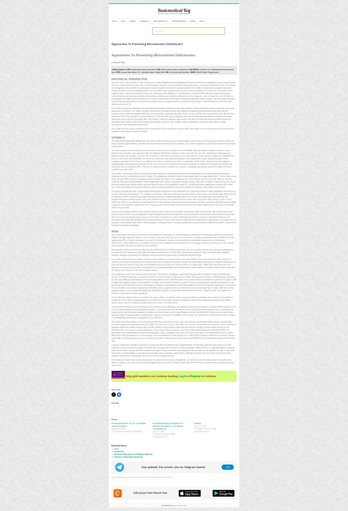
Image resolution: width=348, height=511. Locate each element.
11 (132, 220)
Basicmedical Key (174, 10)
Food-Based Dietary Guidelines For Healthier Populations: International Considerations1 (168, 426)
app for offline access (174, 505)
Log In (123, 21)
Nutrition (197, 423)
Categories (145, 21)
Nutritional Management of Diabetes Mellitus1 (133, 454)
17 (207, 312)
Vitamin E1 (118, 451)
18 (152, 324)
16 (170, 300)
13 (200, 255)
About (202, 21)
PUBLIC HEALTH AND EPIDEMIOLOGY (147, 477)
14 (120, 282)
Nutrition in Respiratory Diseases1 (128, 457)
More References (161, 21)
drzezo (130, 477)
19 (221, 350)
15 (160, 288)
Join (228, 467)
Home (114, 21)
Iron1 (116, 449)
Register (133, 21)
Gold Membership (178, 21)
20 (188, 363)
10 (232, 214)
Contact (192, 21)
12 (179, 252)
